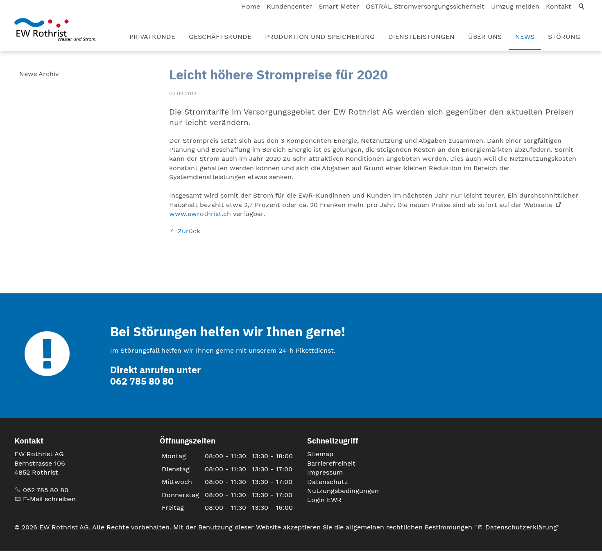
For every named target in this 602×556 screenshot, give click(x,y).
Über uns (485, 37)
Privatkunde (152, 37)
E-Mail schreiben (49, 499)
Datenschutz (327, 482)
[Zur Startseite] (55, 29)
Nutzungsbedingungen (343, 491)
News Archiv (39, 74)
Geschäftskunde (220, 37)
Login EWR (324, 500)
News (524, 37)
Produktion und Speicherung (320, 37)
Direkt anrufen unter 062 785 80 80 (155, 375)
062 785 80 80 (45, 490)
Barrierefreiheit (331, 463)
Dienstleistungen (421, 37)
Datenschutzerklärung (521, 527)
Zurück (189, 231)
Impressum (325, 472)
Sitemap (320, 454)
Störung (564, 37)
